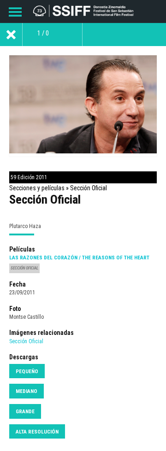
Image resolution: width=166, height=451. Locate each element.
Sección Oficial (26, 341)
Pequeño (27, 371)
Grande (25, 411)
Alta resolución (37, 431)
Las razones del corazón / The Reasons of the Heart (79, 257)
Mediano (26, 391)
